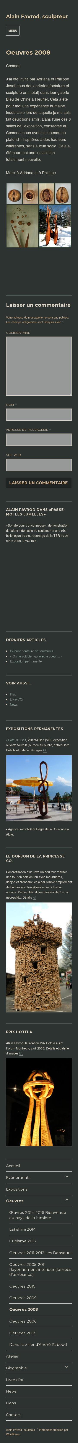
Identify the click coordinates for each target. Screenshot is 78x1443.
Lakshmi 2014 (22, 1229)
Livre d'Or (16, 699)
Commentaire (18, 332)
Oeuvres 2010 (22, 1286)
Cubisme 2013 (22, 1241)
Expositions (17, 1189)
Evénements (18, 1177)
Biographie (16, 1368)
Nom (11, 405)
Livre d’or (15, 1379)
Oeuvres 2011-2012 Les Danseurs (40, 1252)
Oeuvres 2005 (22, 1333)
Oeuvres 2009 (23, 1297)
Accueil (13, 1165)
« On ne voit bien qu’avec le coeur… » (36, 656)
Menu (12, 30)
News (14, 704)
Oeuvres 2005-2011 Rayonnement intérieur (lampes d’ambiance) (40, 1269)
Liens (11, 1403)
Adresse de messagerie (28, 430)
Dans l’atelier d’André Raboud (38, 1344)
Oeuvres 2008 (23, 1309)
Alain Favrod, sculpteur (37, 16)
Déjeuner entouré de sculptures (31, 651)
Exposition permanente (26, 661)
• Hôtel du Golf (16, 739)
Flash (14, 694)
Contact (13, 1414)
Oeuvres (14, 1201)
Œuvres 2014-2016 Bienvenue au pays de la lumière (37, 1215)
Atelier (12, 1356)
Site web (13, 455)
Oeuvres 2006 (23, 1321)
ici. (45, 750)
